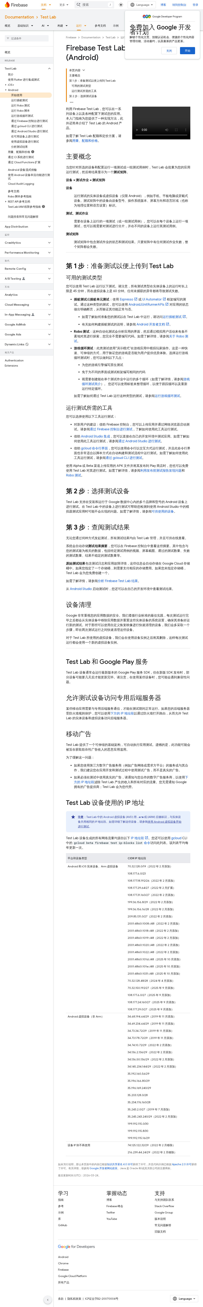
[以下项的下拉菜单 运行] (86, 25)
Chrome (63, 1263)
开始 (187, 50)
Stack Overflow (164, 1206)
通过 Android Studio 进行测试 (139, 441)
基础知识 (23, 25)
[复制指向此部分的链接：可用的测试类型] (106, 278)
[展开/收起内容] (83, 70)
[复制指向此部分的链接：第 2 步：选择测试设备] (133, 491)
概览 (7, 25)
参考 (61, 1206)
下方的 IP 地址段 (122, 713)
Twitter (110, 1212)
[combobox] (94, 4)
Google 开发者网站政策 (103, 1168)
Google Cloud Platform (72, 1276)
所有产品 (63, 1282)
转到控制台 (179, 5)
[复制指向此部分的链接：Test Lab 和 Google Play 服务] (152, 662)
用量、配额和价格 (85, 141)
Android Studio (81, 589)
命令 (147, 843)
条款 (61, 1298)
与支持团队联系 (164, 1200)
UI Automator (152, 299)
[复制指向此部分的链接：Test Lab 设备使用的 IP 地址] (148, 803)
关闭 (169, 51)
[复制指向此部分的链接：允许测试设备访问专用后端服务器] (165, 698)
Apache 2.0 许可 (182, 1164)
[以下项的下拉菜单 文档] (51, 5)
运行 (79, 25)
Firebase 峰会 (114, 1206)
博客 (163, 5)
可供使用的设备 (163, 512)
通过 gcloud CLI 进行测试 (124, 458)
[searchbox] (27, 38)
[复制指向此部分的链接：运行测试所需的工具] (116, 408)
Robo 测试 (73, 475)
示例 (116, 25)
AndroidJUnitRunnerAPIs (146, 305)
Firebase (71, 37)
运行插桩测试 (172, 317)
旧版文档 (160, 1231)
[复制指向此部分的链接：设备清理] (95, 605)
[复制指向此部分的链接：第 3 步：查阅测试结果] (134, 527)
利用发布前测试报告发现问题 (161, 471)
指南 (61, 1200)
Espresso (126, 299)
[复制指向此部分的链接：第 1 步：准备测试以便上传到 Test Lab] (178, 266)
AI (43, 25)
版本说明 (160, 1219)
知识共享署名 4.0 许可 (120, 1164)
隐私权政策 (74, 1298)
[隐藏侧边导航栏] (48, 1300)
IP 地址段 (137, 838)
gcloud (176, 838)
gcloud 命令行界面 (94, 448)
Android (63, 1257)
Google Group (164, 1212)
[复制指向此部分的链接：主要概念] (95, 157)
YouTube (111, 1219)
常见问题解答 (163, 1225)
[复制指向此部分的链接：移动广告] (95, 734)
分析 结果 (118, 581)
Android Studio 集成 (95, 436)
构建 (60, 25)
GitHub (62, 1225)
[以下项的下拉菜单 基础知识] (33, 25)
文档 (43, 5)
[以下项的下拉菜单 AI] (49, 25)
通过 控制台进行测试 (111, 429)
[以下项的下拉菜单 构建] (68, 25)
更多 (62, 5)
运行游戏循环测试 (167, 396)
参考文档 (100, 25)
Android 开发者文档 (151, 324)
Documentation (19, 17)
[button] (23, 68)
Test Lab (48, 17)
